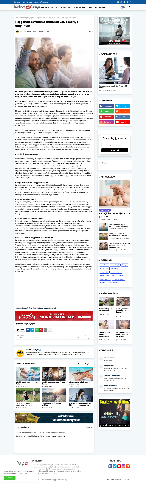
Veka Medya (32, 349)
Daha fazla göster (85, 364)
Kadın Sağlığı (115, 265)
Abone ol (115, 150)
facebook (108, 106)
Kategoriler (65, 7)
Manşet (124, 265)
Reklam (102, 7)
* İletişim (118, 480)
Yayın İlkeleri (27, 2)
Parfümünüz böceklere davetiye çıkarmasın (25, 404)
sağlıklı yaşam (29, 18)
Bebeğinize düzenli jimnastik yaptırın (114, 215)
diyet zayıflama (116, 272)
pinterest (108, 117)
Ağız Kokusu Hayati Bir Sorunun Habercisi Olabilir (119, 225)
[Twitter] (32, 330)
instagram (108, 122)
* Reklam (125, 480)
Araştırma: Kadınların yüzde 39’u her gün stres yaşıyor (80, 404)
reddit (124, 111)
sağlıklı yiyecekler (118, 279)
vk (124, 117)
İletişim (17, 2)
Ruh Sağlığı (104, 268)
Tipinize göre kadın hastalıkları (104, 334)
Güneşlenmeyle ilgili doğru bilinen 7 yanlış (79, 383)
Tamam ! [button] (9, 478)
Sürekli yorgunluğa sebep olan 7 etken (27, 383)
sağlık (121, 275)
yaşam (102, 282)
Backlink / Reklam (41, 2)
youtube (124, 122)
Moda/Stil (93, 7)
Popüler (54, 7)
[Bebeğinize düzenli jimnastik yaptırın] (114, 194)
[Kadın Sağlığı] (114, 70)
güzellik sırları (104, 275)
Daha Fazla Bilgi (22, 473)
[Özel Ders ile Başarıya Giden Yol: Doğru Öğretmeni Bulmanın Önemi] (103, 246)
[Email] (45, 330)
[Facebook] (28, 330)
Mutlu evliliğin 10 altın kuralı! (105, 310)
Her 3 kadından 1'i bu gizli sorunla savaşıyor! (123, 334)
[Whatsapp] (37, 330)
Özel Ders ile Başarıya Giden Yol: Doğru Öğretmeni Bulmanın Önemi (119, 245)
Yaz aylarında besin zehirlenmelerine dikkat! (118, 235)
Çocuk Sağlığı (112, 282)
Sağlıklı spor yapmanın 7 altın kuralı (53, 383)
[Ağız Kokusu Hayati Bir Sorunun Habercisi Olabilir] (103, 227)
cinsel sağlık (104, 272)
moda (114, 275)
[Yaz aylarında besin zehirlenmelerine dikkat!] (103, 236)
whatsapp (108, 111)
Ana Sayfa (45, 7)
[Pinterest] (41, 330)
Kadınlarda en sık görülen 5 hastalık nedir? (113, 87)
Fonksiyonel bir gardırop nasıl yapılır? (122, 311)
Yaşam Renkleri (79, 7)
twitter (124, 106)
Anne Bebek (104, 265)
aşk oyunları (115, 268)
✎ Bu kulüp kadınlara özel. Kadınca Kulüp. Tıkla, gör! (36, 308)
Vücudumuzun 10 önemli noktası (51, 404)
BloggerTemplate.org (59, 480)
